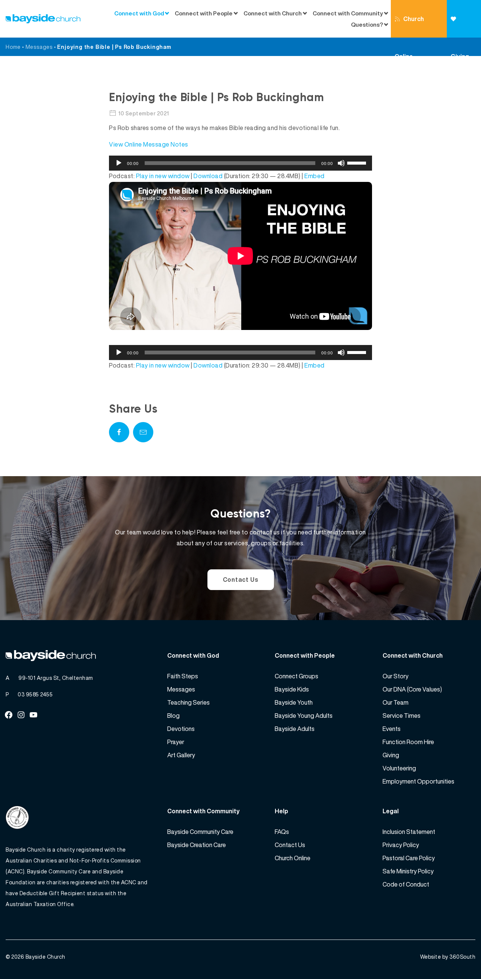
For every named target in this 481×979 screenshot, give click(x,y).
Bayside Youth (294, 702)
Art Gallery (181, 755)
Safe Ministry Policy (408, 871)
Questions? (367, 24)
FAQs (282, 831)
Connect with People (204, 13)
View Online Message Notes (148, 144)
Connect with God (139, 13)
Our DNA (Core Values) (412, 689)
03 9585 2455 (35, 694)
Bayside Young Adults (304, 715)
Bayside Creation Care (196, 844)
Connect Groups (296, 676)
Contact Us (241, 579)
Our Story (395, 676)
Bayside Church (45, 957)
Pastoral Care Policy (409, 857)
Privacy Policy (401, 844)
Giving (464, 19)
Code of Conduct (406, 884)
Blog (173, 715)
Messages (39, 47)
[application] (240, 163)
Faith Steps (182, 676)
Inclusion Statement (409, 831)
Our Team (395, 702)
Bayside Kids (292, 689)
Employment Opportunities (418, 781)
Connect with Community (348, 13)
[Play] (119, 163)
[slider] (357, 162)
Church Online (409, 26)
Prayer (175, 741)
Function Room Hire (408, 741)
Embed (314, 175)
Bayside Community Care (200, 831)
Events (392, 728)
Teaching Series (188, 702)
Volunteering (399, 768)
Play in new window (163, 175)
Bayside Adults (295, 728)
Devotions (181, 728)
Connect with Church (273, 13)
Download (208, 175)
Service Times (401, 715)
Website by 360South (448, 957)
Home (13, 47)
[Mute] (341, 163)
